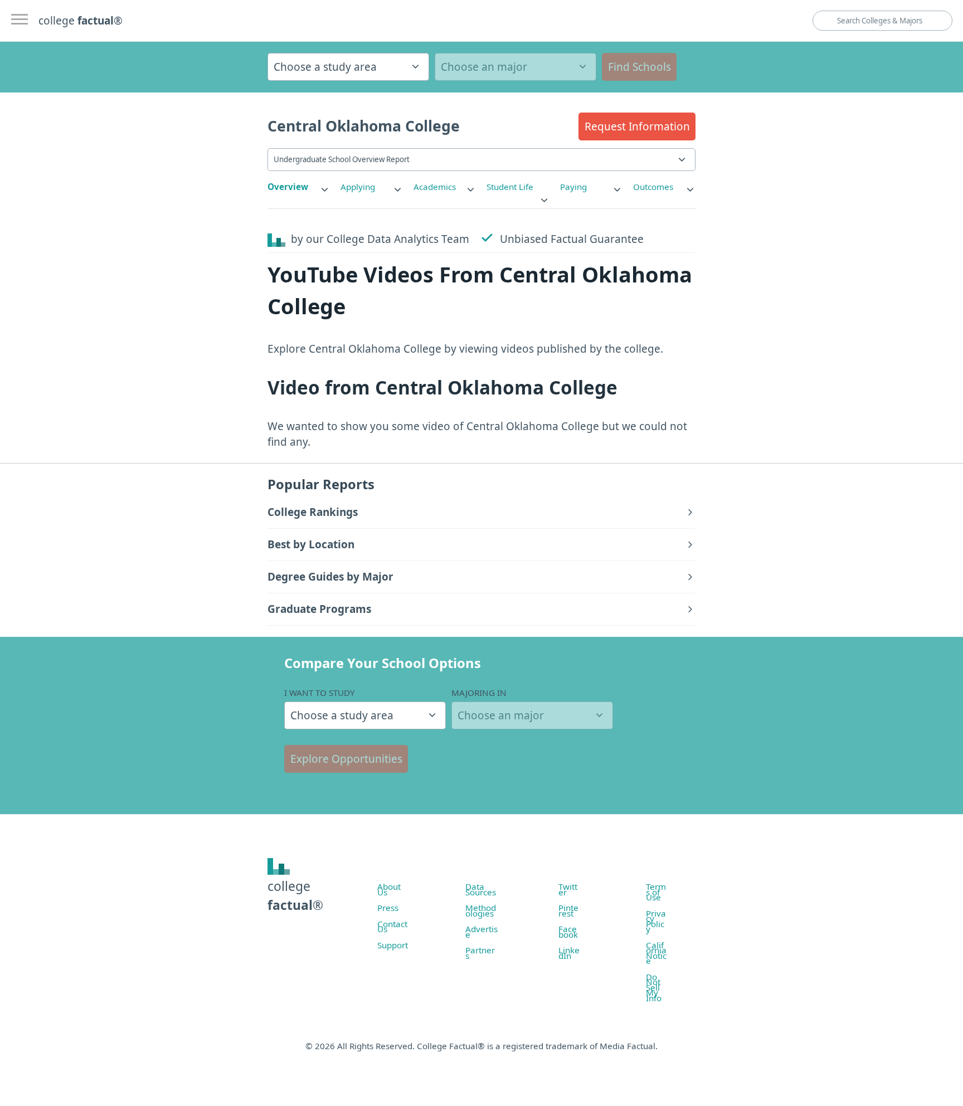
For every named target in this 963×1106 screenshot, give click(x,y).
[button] (637, 126)
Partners (480, 952)
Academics (435, 186)
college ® (80, 20)
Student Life (510, 186)
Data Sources (480, 889)
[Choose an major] (515, 67)
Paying (573, 186)
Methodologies (480, 910)
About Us (389, 889)
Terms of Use (656, 892)
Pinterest (568, 910)
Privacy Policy (656, 921)
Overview (288, 186)
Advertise (481, 931)
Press (387, 907)
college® (295, 896)
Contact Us (392, 926)
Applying (358, 186)
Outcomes (653, 186)
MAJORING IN (479, 692)
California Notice (656, 953)
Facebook (568, 931)
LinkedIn (569, 952)
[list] (299, 187)
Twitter (567, 889)
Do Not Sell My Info (654, 987)
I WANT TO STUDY (319, 692)
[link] (299, 187)
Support (392, 945)
